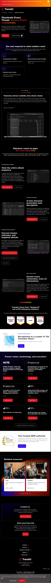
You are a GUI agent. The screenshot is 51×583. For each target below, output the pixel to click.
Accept (21, 580)
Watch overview (16, 35)
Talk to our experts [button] (25, 516)
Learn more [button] (18, 187)
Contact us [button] (5, 35)
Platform (11, 12)
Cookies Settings (13, 580)
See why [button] (21, 346)
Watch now (8, 488)
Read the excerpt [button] (6, 4)
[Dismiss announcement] (48, 1)
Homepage (4, 12)
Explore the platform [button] (9, 107)
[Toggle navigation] (48, 9)
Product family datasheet (9, 252)
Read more (30, 488)
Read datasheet (6, 187)
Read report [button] (8, 378)
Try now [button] (25, 534)
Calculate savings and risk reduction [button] (25, 425)
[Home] (25, 559)
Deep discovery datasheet (9, 257)
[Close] (49, 576)
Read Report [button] (8, 418)
